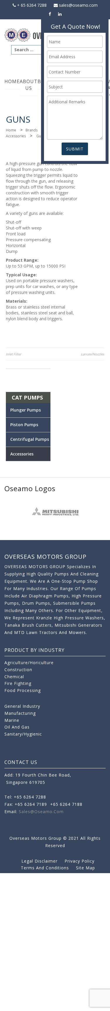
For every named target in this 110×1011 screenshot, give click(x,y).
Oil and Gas (17, 727)
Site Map (85, 868)
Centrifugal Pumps (29, 439)
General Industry (22, 706)
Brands (32, 130)
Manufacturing (20, 713)
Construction (18, 669)
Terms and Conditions (45, 868)
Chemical (14, 676)
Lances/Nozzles (92, 354)
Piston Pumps (24, 424)
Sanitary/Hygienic (23, 734)
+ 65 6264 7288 (31, 5)
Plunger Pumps (25, 410)
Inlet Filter (13, 354)
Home (12, 81)
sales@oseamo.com (78, 5)
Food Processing (22, 690)
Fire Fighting (17, 683)
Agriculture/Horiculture (29, 662)
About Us (29, 84)
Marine (11, 720)
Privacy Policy (79, 861)
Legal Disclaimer (39, 861)
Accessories (16, 135)
